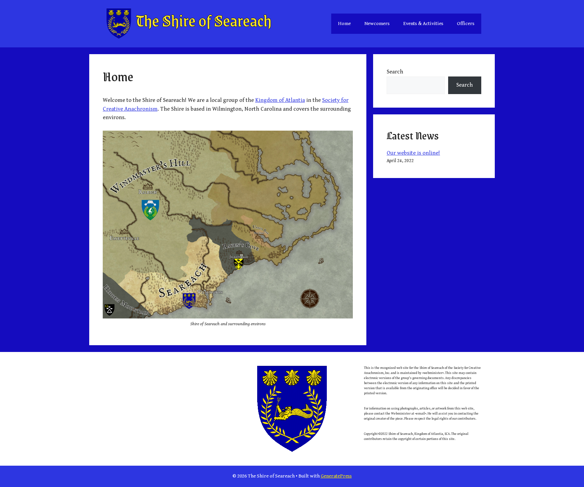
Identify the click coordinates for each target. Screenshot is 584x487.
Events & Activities (423, 23)
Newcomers (377, 23)
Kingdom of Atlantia (280, 100)
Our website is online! (413, 153)
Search (395, 71)
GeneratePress (336, 476)
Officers (465, 23)
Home (344, 23)
